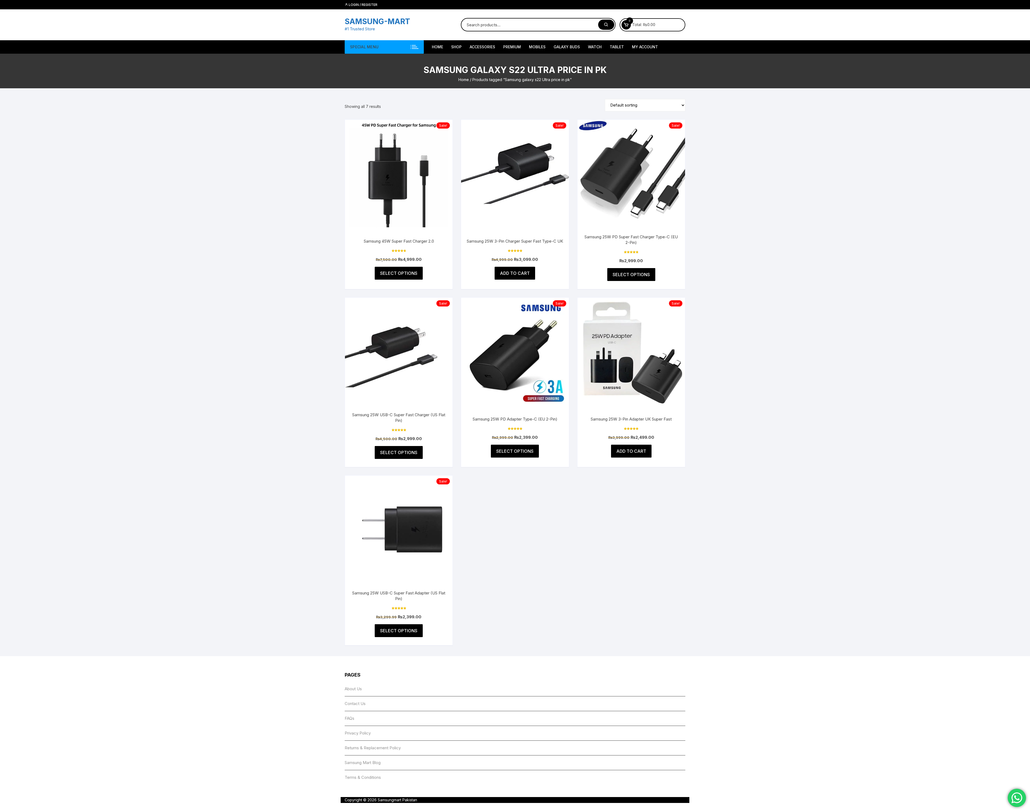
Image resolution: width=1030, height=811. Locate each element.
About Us (353, 688)
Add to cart (515, 273)
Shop (456, 47)
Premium (512, 47)
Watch (595, 47)
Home (463, 79)
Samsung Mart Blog (363, 762)
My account (645, 47)
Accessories (482, 47)
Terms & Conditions (363, 777)
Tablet (617, 47)
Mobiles (537, 47)
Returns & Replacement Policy (373, 747)
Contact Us (355, 703)
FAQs (349, 718)
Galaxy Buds (567, 47)
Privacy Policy (358, 733)
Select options (398, 273)
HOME (437, 47)
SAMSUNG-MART (377, 21)
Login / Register (362, 5)
